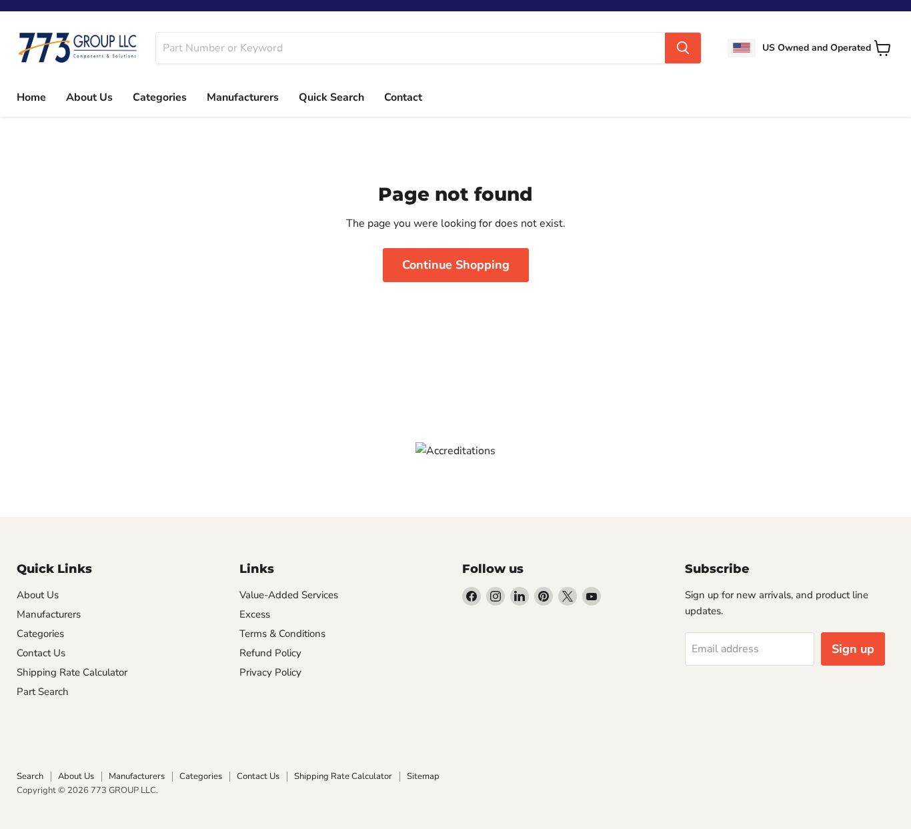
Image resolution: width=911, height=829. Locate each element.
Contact (403, 97)
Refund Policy (270, 653)
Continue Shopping (456, 265)
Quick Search (331, 97)
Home (31, 97)
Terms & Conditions (282, 633)
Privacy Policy (270, 672)
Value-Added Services (288, 595)
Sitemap (423, 776)
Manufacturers (243, 97)
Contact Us (41, 653)
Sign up (853, 649)
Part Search (43, 691)
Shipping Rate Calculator (72, 672)
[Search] (683, 48)
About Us (89, 97)
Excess (254, 614)
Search (30, 776)
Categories (160, 97)
